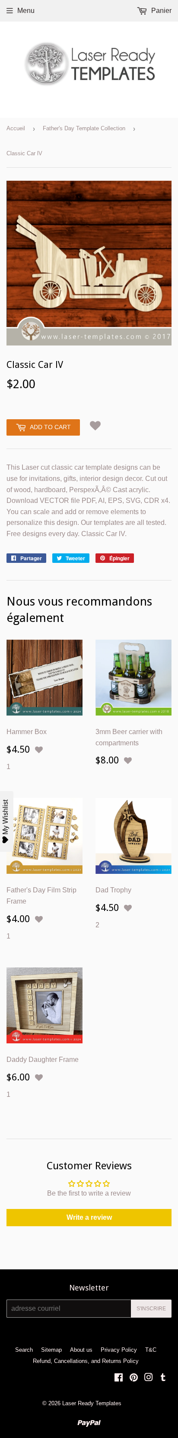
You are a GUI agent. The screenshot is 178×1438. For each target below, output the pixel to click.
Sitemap (51, 1350)
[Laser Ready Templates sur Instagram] (148, 1378)
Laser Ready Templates (91, 1403)
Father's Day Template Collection (84, 128)
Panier (160, 10)
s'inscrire (151, 1309)
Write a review (89, 1217)
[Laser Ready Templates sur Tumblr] (163, 1378)
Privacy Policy (119, 1350)
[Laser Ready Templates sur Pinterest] (133, 1378)
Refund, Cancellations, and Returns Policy (86, 1361)
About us (81, 1350)
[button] (95, 425)
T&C (150, 1350)
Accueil (15, 128)
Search (24, 1350)
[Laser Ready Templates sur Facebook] (118, 1378)
